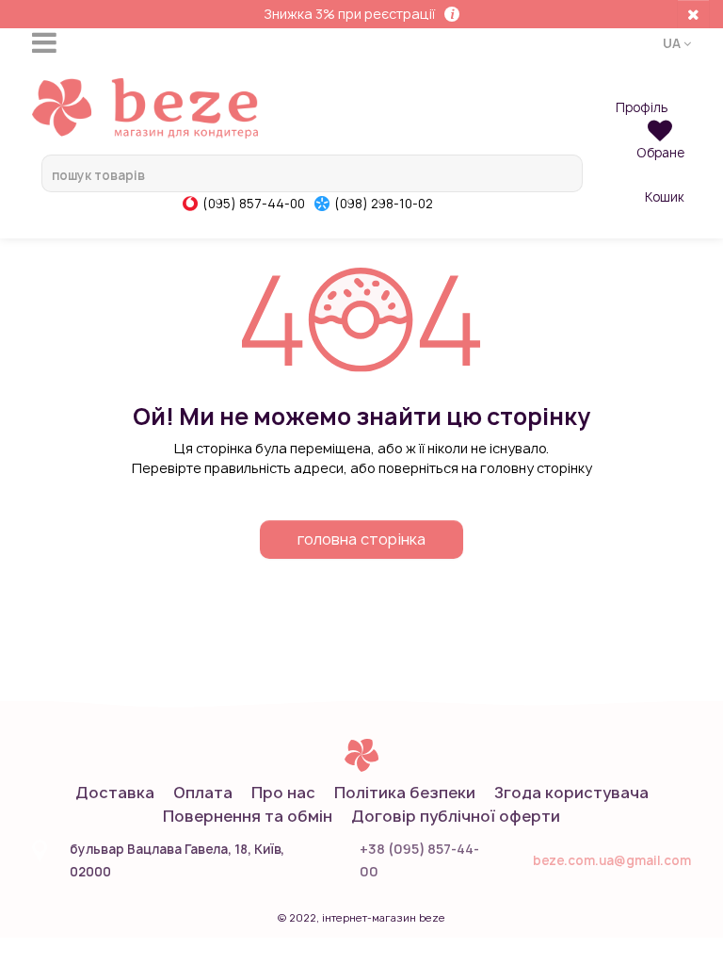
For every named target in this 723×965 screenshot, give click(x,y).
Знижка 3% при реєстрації (349, 14)
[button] (677, 42)
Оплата (203, 792)
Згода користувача (571, 792)
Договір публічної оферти (455, 816)
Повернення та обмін (247, 816)
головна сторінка (361, 539)
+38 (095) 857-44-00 (419, 860)
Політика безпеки (404, 792)
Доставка (114, 792)
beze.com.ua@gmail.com (612, 860)
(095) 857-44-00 (253, 203)
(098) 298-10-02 (383, 203)
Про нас (283, 792)
